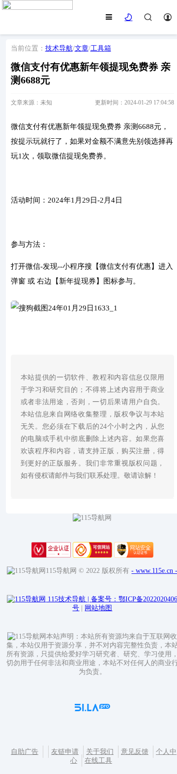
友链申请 (65, 751)
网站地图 (98, 608)
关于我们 (100, 751)
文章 (81, 48)
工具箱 (100, 48)
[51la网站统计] (92, 709)
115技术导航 (68, 599)
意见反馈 (134, 751)
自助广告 (24, 751)
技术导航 (59, 48)
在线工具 (98, 760)
